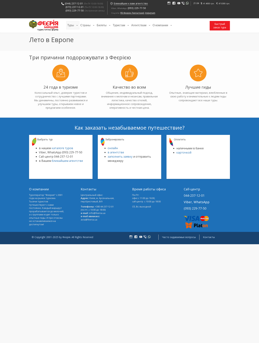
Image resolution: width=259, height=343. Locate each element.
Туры (70, 25)
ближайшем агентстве (67, 161)
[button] (111, 3)
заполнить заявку (120, 156)
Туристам (119, 25)
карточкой (183, 152)
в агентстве (116, 152)
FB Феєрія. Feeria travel (132, 12)
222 (170, 3)
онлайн (113, 148)
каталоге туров (62, 148)
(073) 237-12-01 (75, 7)
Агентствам (138, 25)
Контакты (209, 237)
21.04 (196, 3)
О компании (160, 25)
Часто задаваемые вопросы (179, 237)
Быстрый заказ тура (219, 25)
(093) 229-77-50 (85, 10)
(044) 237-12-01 (74, 3)
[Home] (43, 24)
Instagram (150, 12)
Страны (85, 25)
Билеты (102, 25)
